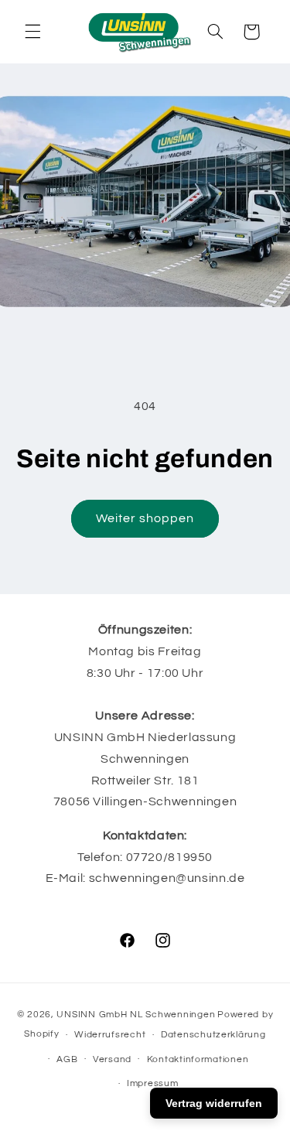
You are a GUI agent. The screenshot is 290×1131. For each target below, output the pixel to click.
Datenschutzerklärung (213, 1034)
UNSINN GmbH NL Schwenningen (135, 1014)
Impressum (153, 1083)
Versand (112, 1059)
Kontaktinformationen (198, 1059)
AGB (66, 1059)
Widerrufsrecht (109, 1034)
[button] (32, 32)
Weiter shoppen (145, 518)
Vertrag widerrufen (213, 1103)
